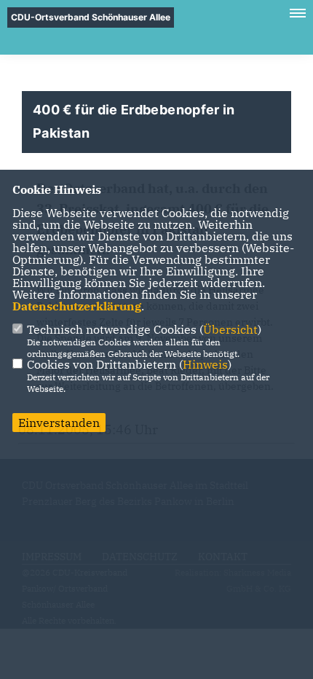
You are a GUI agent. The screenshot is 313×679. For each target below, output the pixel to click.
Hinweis (205, 364)
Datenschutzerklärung (76, 306)
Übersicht (230, 329)
